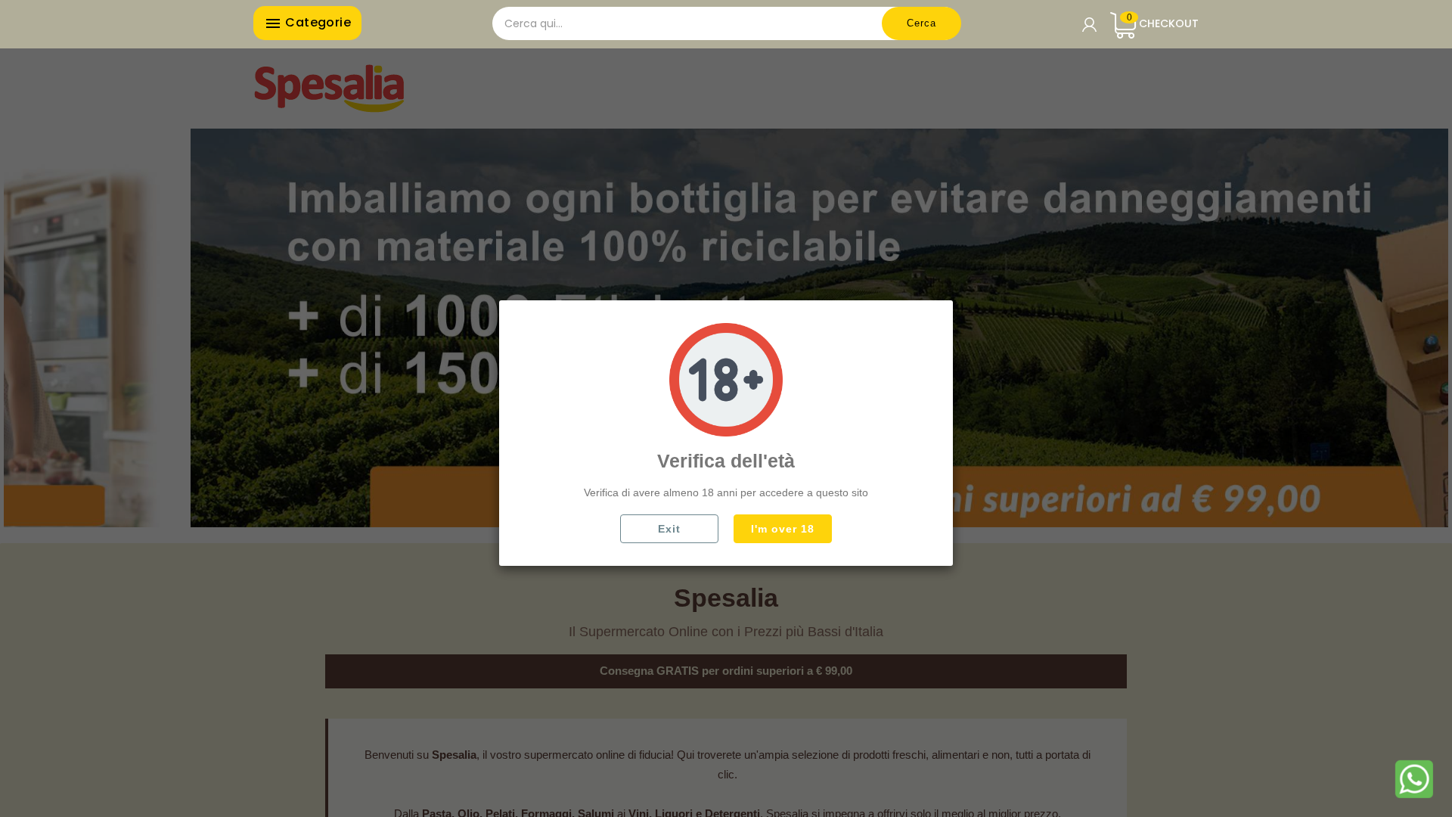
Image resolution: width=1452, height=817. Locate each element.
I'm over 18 (782, 529)
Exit (669, 529)
